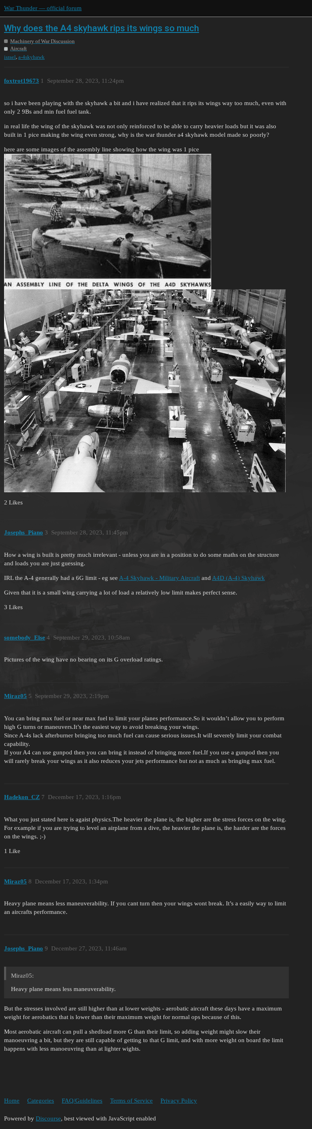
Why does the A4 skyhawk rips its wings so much (101, 28)
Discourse (48, 1118)
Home (12, 1100)
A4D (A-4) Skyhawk (238, 578)
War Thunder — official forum (43, 8)
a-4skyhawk (31, 57)
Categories (40, 1100)
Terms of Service (131, 1100)
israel (10, 57)
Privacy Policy (178, 1100)
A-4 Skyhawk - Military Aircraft (159, 578)
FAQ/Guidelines (82, 1100)
